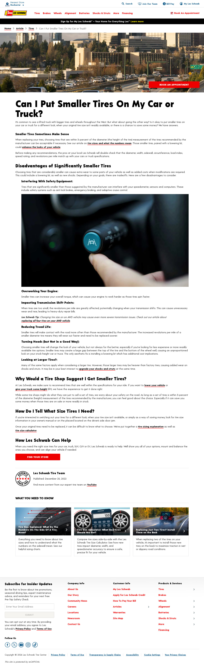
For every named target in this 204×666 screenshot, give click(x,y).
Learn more (137, 21)
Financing (127, 13)
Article (19, 28)
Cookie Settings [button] (152, 654)
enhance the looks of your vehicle (41, 147)
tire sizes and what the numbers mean (109, 143)
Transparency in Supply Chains (105, 654)
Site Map (118, 618)
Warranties (119, 612)
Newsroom (74, 618)
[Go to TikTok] (35, 644)
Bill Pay (170, 4)
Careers (72, 606)
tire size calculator (26, 430)
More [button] (161, 624)
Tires (37, 13)
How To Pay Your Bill (124, 600)
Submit (29, 614)
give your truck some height (31, 389)
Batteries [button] (163, 612)
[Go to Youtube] (21, 644)
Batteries (84, 13)
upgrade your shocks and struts (97, 368)
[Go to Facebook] (7, 644)
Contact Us (74, 624)
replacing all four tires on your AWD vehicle (45, 320)
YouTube (91, 484)
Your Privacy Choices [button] (175, 654)
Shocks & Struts (101, 13)
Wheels (58, 13)
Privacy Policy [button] (23, 628)
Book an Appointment (187, 12)
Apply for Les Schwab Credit (129, 594)
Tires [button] (161, 589)
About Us (73, 589)
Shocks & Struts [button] (167, 618)
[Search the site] (127, 4)
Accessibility (132, 654)
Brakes (47, 13)
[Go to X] (14, 644)
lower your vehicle (154, 385)
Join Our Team (149, 4)
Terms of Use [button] (44, 628)
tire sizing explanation (151, 426)
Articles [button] (117, 606)
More (116, 13)
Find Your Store (37, 456)
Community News (77, 600)
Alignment (70, 13)
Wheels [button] (162, 600)
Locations (73, 612)
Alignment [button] (164, 606)
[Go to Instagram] (28, 644)
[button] (13, 3)
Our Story (73, 594)
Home (7, 28)
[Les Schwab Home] (15, 13)
